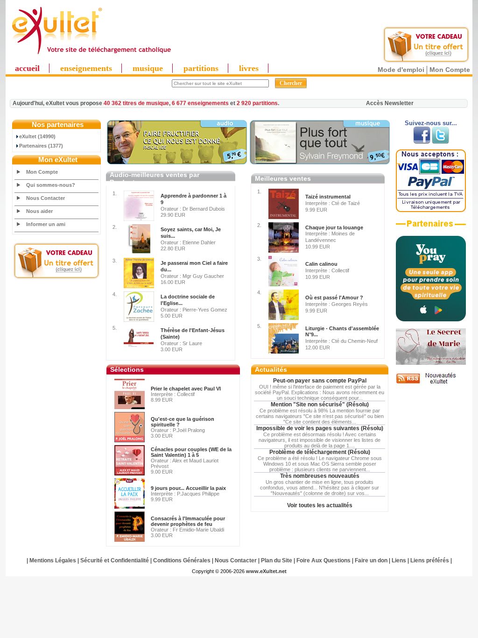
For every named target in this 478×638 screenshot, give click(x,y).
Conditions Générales (182, 560)
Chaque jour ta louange (334, 227)
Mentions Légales (52, 560)
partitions (200, 68)
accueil (27, 68)
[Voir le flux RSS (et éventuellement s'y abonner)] (431, 383)
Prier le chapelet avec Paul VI (186, 388)
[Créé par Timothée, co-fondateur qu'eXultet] (431, 319)
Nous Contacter (45, 198)
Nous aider (39, 211)
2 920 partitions (257, 103)
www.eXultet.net (266, 571)
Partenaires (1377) (41, 146)
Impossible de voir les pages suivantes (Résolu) (319, 428)
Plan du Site (276, 560)
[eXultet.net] (91, 54)
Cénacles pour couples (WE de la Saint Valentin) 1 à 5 (191, 452)
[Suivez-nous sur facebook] (421, 142)
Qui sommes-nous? (50, 185)
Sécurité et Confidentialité (114, 560)
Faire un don (371, 560)
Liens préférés (429, 560)
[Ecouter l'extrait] (177, 162)
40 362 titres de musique (136, 103)
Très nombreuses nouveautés (319, 476)
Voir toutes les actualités (319, 505)
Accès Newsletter (390, 103)
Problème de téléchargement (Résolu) (319, 452)
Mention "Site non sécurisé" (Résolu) (320, 404)
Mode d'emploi (401, 69)
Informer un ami (45, 224)
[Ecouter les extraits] (320, 162)
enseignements (86, 68)
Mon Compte (449, 69)
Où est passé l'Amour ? (334, 297)
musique (148, 68)
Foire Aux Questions (323, 560)
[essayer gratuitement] (426, 61)
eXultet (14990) (37, 136)
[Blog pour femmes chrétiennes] (431, 363)
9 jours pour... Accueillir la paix (188, 488)
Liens (399, 560)
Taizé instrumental (328, 196)
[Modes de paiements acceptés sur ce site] (431, 210)
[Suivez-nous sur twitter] (440, 142)
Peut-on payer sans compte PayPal (319, 380)
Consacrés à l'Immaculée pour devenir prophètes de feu (188, 521)
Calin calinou (321, 264)
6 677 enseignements (200, 103)
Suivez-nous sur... (431, 123)
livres (249, 68)
